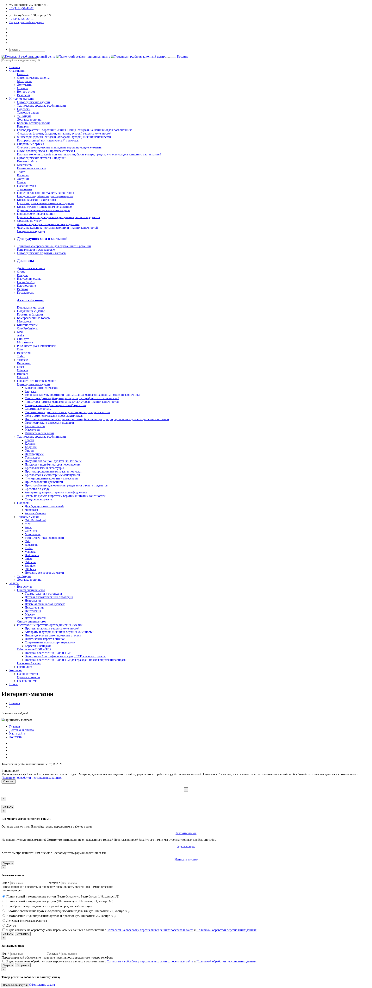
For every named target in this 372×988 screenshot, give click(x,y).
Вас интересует (12, 890)
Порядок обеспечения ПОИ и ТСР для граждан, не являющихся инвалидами (76, 659)
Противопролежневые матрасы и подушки (45, 203)
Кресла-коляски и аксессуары (36, 199)
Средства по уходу (29, 220)
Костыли (23, 175)
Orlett (20, 366)
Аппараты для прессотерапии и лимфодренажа (48, 224)
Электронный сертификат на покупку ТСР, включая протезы (65, 656)
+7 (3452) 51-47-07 (21, 8)
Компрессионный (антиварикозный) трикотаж (47, 140)
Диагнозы (25, 261)
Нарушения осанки (29, 278)
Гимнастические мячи (31, 168)
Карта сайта (17, 733)
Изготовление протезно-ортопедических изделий (50, 625)
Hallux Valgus (25, 282)
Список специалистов (31, 621)
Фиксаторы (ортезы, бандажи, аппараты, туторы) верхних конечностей (64, 133)
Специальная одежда (31, 231)
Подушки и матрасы (30, 307)
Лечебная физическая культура (45, 604)
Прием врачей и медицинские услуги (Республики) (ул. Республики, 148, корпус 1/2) (62, 896)
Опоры (21, 182)
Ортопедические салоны (33, 77)
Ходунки (23, 178)
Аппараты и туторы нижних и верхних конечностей (59, 632)
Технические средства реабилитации (41, 105)
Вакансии (23, 95)
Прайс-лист (24, 666)
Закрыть (8, 806)
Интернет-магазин (21, 98)
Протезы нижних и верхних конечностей (52, 628)
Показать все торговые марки (36, 380)
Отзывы (22, 88)
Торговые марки (28, 112)
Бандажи (23, 126)
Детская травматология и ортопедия (49, 597)
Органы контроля (28, 677)
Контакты (15, 670)
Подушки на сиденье (31, 311)
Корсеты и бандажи (30, 314)
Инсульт (22, 275)
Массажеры (24, 164)
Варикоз (22, 289)
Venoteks (22, 359)
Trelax (21, 356)
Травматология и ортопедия (43, 593)
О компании (17, 70)
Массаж (30, 614)
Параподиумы (26, 185)
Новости (22, 74)
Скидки (24, 116)
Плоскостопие (26, 285)
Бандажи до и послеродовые (36, 249)
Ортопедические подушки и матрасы (41, 253)
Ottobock (22, 377)
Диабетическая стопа (31, 268)
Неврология (33, 600)
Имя (5, 883)
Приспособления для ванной (36, 213)
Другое (11, 925)
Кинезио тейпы (27, 161)
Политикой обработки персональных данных (32, 777)
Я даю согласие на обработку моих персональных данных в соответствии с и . (131, 930)
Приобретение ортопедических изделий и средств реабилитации (49, 906)
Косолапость (25, 292)
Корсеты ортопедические (33, 123)
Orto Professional (27, 328)
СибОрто (23, 339)
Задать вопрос (186, 846)
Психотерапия (34, 607)
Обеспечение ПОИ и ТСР (34, 649)
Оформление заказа (42, 984)
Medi (20, 332)
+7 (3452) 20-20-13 (21, 18)
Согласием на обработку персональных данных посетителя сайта (150, 930)
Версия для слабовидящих (26, 22)
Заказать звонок (186, 833)
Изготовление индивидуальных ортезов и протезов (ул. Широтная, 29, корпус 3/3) (60, 915)
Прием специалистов (31, 590)
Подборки (23, 109)
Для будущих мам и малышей (42, 239)
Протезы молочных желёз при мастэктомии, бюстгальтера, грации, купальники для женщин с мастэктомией (89, 154)
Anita (20, 335)
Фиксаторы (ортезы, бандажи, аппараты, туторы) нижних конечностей (64, 137)
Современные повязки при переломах (50, 642)
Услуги (14, 583)
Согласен (8, 781)
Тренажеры (24, 189)
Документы (24, 84)
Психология (33, 611)
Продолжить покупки (15, 985)
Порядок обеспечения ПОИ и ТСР (48, 652)
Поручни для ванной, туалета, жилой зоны (45, 192)
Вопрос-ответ (26, 91)
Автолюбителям (30, 300)
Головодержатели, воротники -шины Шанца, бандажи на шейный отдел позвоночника (74, 130)
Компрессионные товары (33, 318)
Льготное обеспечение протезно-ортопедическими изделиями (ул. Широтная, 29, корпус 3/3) (67, 911)
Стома (21, 271)
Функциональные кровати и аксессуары (43, 210)
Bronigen (22, 373)
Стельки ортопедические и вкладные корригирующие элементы (59, 147)
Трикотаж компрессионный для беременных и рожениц (54, 246)
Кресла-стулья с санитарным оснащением (44, 206)
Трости (21, 171)
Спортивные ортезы (30, 144)
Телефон (53, 883)
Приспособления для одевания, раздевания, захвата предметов (58, 217)
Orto (20, 349)
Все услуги (24, 586)
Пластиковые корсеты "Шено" (45, 639)
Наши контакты (27, 673)
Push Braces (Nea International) (36, 345)
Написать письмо (186, 859)
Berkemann (24, 363)
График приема (27, 680)
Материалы (24, 81)
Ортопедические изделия (33, 102)
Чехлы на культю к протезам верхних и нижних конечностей (57, 227)
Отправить (23, 933)
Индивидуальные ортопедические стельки (53, 635)
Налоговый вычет (29, 663)
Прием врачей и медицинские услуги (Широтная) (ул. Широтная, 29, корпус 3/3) (59, 901)
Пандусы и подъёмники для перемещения (45, 196)
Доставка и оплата (29, 119)
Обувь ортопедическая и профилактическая (46, 151)
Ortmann (22, 370)
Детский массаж (35, 618)
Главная (14, 67)
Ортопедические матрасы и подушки (41, 157)
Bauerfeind (24, 352)
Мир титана (25, 342)
